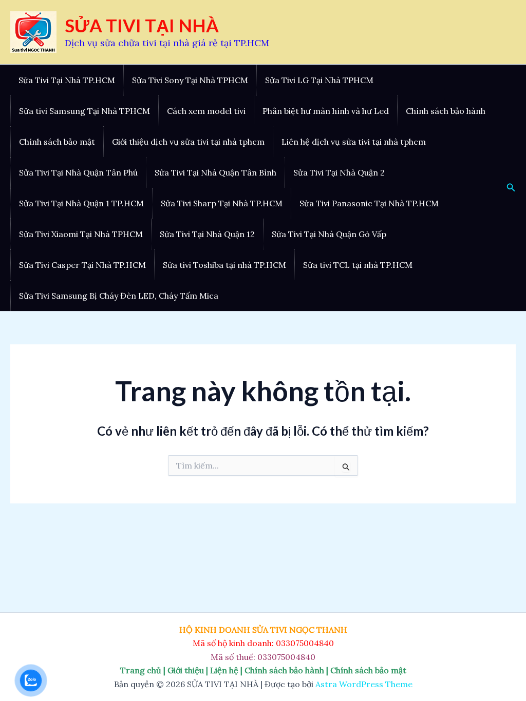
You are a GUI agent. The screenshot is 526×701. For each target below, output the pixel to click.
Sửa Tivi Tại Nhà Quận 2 (339, 172)
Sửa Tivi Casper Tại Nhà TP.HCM (82, 265)
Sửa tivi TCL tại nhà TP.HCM (357, 265)
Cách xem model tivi (206, 111)
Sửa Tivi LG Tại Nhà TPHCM (319, 80)
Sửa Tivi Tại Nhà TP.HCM (66, 80)
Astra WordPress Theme (363, 684)
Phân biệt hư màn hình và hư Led (325, 111)
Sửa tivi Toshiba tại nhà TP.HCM (224, 265)
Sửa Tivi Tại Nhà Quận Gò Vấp (329, 234)
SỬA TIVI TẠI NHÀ (142, 25)
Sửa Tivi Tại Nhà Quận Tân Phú (78, 172)
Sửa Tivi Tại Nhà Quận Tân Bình (215, 172)
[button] (511, 187)
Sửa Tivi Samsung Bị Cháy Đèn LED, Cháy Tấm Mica (118, 295)
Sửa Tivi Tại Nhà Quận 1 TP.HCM (81, 203)
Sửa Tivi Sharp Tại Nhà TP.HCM (222, 203)
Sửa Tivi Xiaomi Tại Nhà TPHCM (81, 234)
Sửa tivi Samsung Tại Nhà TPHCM (84, 111)
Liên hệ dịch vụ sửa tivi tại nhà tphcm (353, 142)
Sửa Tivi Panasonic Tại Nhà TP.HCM (369, 203)
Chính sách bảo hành (445, 111)
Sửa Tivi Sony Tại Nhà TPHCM (190, 80)
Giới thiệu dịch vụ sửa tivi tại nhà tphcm (188, 142)
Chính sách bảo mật (57, 142)
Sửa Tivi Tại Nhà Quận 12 (207, 234)
